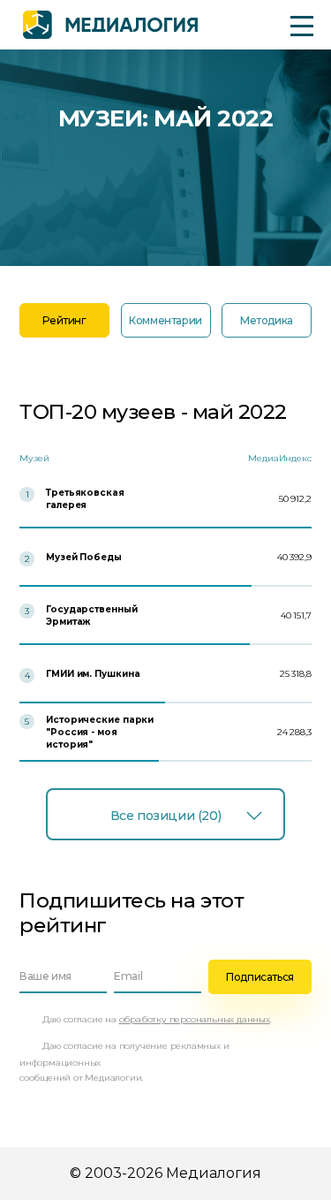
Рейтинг (64, 320)
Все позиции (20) (165, 816)
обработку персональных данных (194, 1019)
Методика (266, 320)
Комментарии (165, 320)
